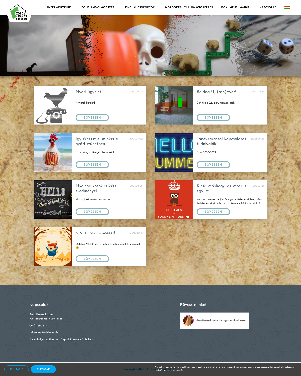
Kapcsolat (268, 7)
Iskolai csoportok (140, 7)
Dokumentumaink (235, 7)
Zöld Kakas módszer (98, 7)
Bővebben (92, 117)
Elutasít (16, 369)
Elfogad (43, 369)
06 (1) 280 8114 (38, 325)
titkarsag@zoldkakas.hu (44, 332)
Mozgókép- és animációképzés (189, 7)
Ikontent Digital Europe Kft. (66, 339)
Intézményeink (59, 7)
